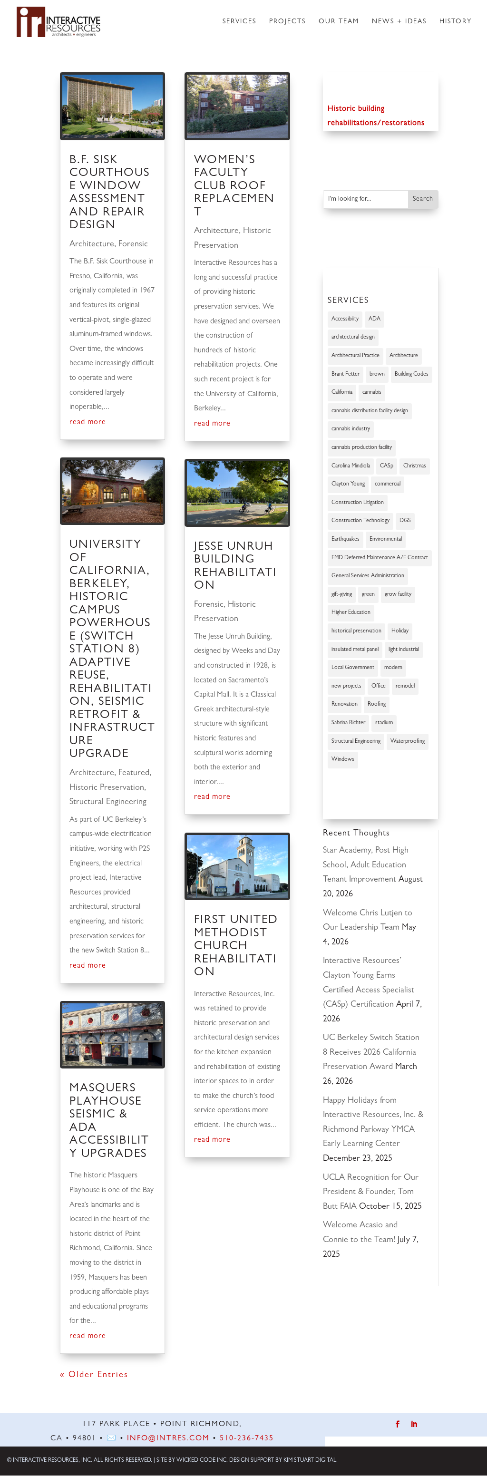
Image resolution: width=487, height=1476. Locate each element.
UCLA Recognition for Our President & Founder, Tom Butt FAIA (371, 1193)
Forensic (133, 245)
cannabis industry (350, 429)
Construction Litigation (357, 503)
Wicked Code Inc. (202, 1461)
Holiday (400, 631)
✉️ (112, 1439)
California (341, 393)
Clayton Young (348, 484)
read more (87, 423)
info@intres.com (168, 1439)
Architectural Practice (355, 356)
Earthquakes (345, 540)
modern (393, 668)
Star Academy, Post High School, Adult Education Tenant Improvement (366, 865)
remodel (405, 686)
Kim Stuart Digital (309, 1461)
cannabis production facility (361, 448)
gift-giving (341, 595)
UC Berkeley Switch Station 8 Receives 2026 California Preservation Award (371, 1053)
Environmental (386, 540)
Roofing (377, 705)
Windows (342, 760)
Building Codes (412, 375)
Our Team (339, 22)
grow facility (398, 595)
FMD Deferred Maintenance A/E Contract (379, 558)
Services (239, 22)
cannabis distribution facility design (369, 411)
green (368, 595)
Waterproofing (407, 742)
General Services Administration (367, 576)
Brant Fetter (345, 375)
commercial (387, 484)
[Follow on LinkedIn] (414, 1424)
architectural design (353, 337)
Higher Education (350, 613)
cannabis (371, 393)
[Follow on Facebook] (398, 1424)
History (455, 22)
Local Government (352, 668)
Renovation (344, 705)
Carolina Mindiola (350, 466)
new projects (346, 686)
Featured (133, 773)
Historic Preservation (106, 788)
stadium (384, 723)
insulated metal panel (355, 650)
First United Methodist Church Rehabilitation (236, 947)
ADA (374, 319)
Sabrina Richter (348, 723)
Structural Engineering (107, 802)
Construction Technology (360, 521)
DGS (405, 521)
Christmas (414, 466)
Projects (287, 22)
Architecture (91, 245)
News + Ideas (399, 22)
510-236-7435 (247, 1439)
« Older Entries (94, 1375)
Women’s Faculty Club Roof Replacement (234, 187)
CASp (386, 466)
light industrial (404, 650)
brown (377, 375)
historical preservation (356, 631)
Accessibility (345, 319)
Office (378, 686)
